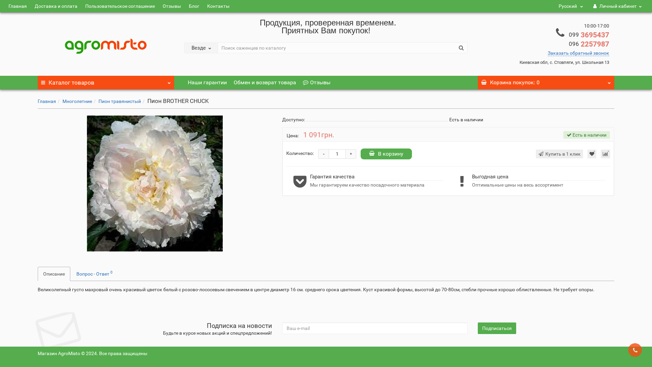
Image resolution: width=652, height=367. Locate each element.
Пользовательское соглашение (120, 6)
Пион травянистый (119, 101)
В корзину (390, 154)
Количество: (300, 153)
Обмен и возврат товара (265, 82)
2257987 (589, 44)
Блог (194, 6)
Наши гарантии (207, 82)
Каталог (71, 82)
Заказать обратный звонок (578, 53)
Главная (17, 6)
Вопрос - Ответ (94, 273)
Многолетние (77, 101)
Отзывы (172, 6)
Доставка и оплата (56, 6)
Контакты (218, 6)
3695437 (589, 35)
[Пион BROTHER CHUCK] (155, 183)
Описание (54, 274)
